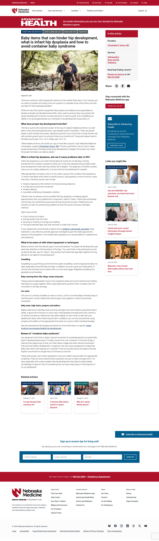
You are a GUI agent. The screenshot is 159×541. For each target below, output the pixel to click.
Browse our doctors (116, 74)
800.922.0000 (114, 77)
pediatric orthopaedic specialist (76, 229)
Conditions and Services (32, 32)
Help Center (55, 497)
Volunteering (131, 497)
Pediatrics (83, 32)
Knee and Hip (115, 60)
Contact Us (80, 505)
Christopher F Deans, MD (118, 45)
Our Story (104, 493)
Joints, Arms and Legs (53, 32)
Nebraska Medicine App (85, 493)
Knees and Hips (70, 32)
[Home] (20, 10)
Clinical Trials (56, 513)
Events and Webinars (84, 501)
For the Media (106, 501)
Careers (104, 497)
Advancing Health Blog (85, 497)
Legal (14, 531)
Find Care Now (56, 493)
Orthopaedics (113, 57)
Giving (128, 493)
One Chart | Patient (58, 501)
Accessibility (24, 531)
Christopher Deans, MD (49, 146)
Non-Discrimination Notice (70, 531)
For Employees (107, 505)
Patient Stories (81, 383)
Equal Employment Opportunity (44, 531)
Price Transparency (114, 531)
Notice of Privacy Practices (93, 531)
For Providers (56, 509)
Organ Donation (132, 501)
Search (141, 11)
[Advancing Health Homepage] (42, 22)
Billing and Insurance (59, 505)
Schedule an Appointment (99, 477)
